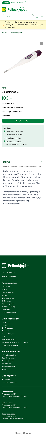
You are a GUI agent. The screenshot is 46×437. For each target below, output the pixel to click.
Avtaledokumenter (8, 367)
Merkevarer (6, 379)
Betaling (4, 295)
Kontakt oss (6, 287)
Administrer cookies (9, 276)
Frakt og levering (8, 292)
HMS (3, 337)
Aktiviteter (5, 325)
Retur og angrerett (8, 298)
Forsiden (5, 32)
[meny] (42, 16)
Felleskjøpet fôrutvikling (10, 345)
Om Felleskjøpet (7, 328)
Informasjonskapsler (9, 312)
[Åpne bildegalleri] (41, 43)
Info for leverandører (9, 355)
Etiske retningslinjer (9, 340)
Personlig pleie (17, 32)
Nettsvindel (6, 310)
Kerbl (4, 87)
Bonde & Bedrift (17, 2)
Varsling (4, 369)
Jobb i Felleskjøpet (8, 334)
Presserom (5, 322)
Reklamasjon (6, 301)
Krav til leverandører (9, 358)
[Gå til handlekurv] (37, 16)
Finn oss (5, 289)
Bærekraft (5, 331)
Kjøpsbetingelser (8, 304)
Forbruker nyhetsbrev (9, 382)
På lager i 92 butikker (14, 141)
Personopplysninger (9, 307)
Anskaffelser (6, 364)
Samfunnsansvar (8, 361)
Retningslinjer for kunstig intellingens (15, 342)
